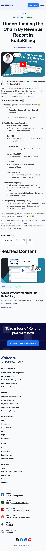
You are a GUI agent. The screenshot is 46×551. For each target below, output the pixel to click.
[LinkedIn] (30, 241)
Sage (3, 435)
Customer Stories (7, 458)
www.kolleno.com (12, 226)
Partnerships (6, 451)
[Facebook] (24, 241)
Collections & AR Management (12, 373)
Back (24, 13)
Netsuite (4, 420)
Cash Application (7, 376)
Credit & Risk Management (11, 380)
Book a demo (33, 5)
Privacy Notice (6, 475)
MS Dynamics (6, 427)
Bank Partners (6, 455)
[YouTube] (29, 539)
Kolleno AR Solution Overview (22, 343)
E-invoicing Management (10, 411)
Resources (5, 448)
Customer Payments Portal (11, 396)
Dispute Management (9, 383)
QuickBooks (5, 424)
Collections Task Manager (10, 387)
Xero (3, 431)
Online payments (7, 400)
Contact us (5, 482)
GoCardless (5, 438)
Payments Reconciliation (10, 404)
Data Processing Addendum (11, 472)
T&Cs (3, 468)
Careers (4, 479)
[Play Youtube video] (23, 64)
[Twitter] (17, 241)
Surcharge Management (10, 407)
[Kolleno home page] (8, 357)
